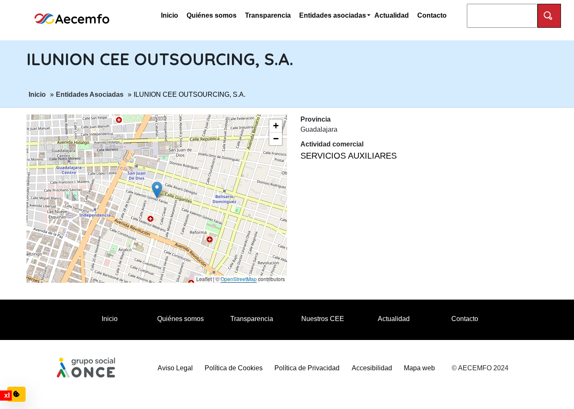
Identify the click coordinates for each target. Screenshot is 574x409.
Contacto (432, 15)
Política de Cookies (234, 368)
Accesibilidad (372, 368)
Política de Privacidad (307, 368)
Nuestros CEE (322, 318)
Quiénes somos (212, 15)
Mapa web (419, 368)
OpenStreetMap (239, 278)
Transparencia (268, 15)
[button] (157, 190)
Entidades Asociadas (90, 94)
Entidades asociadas (332, 15)
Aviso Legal (175, 368)
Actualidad (391, 15)
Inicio (169, 15)
